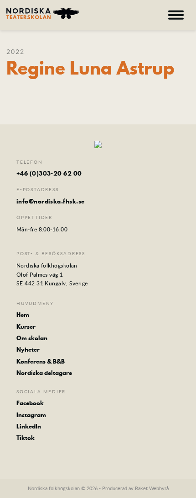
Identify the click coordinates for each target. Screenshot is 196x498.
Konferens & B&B (40, 361)
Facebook (30, 403)
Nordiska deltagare (44, 372)
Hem (22, 314)
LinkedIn (28, 426)
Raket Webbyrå (152, 488)
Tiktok (25, 437)
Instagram (31, 414)
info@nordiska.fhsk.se (50, 201)
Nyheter (28, 349)
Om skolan (31, 338)
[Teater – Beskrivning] (42, 13)
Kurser (26, 326)
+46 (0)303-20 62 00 (49, 173)
